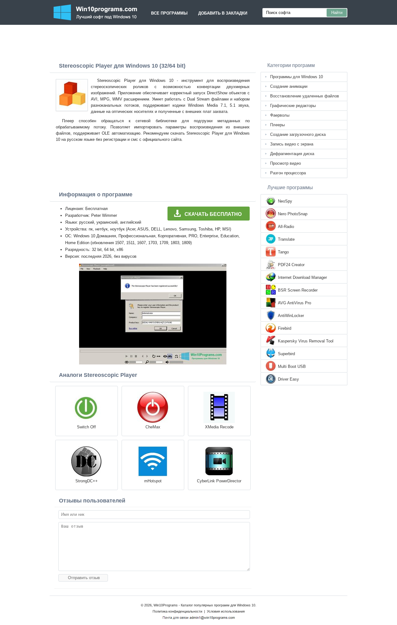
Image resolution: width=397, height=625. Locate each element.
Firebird (284, 328)
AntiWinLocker (291, 315)
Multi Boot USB (292, 366)
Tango (283, 252)
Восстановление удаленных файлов (304, 96)
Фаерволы (279, 115)
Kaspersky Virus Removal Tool (305, 341)
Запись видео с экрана (291, 144)
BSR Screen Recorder (298, 290)
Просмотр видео (285, 163)
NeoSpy (285, 201)
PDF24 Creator (291, 264)
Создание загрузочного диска (298, 134)
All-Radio (286, 226)
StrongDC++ (86, 481)
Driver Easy (288, 379)
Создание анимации (288, 86)
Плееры (277, 125)
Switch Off (86, 427)
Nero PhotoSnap (292, 214)
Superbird (286, 353)
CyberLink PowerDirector (219, 481)
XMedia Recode (219, 427)
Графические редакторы (293, 105)
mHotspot (153, 481)
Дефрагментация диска (292, 153)
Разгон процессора (288, 173)
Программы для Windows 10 (296, 76)
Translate (286, 239)
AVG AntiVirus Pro (294, 303)
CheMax (152, 427)
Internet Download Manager (302, 277)
